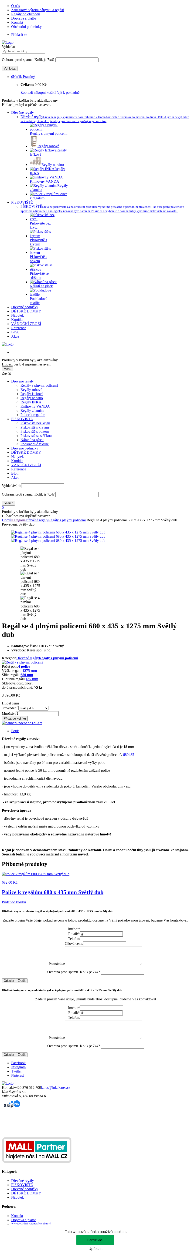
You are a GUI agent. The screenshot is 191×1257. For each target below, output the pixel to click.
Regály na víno (31, 398)
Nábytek (17, 315)
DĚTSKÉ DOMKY (26, 311)
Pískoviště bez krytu (35, 423)
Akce (15, 336)
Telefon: (74, 939)
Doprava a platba (23, 18)
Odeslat (9, 980)
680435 (128, 755)
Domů (6, 520)
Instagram (18, 1067)
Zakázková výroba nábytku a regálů (37, 10)
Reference (18, 328)
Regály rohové (31, 390)
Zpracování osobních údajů (31, 1224)
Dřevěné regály (22, 112)
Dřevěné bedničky (24, 307)
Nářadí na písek (32, 440)
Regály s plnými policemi (39, 385)
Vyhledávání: (11, 486)
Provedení (10, 708)
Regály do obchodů (25, 14)
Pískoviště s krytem (34, 427)
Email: (74, 934)
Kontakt (17, 22)
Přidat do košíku (15, 718)
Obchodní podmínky (26, 27)
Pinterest (17, 1075)
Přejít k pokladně (67, 92)
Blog (14, 332)
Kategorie (18, 520)
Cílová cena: (74, 943)
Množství (9, 713)
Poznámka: (57, 964)
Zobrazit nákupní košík (37, 92)
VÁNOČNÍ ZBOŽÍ (26, 324)
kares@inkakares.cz (55, 1087)
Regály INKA (30, 402)
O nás (15, 6)
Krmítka (17, 320)
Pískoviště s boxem (34, 431)
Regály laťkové (31, 394)
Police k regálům (32, 415)
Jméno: (74, 929)
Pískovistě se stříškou (36, 436)
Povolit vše (94, 1240)
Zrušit (22, 980)
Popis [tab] (15, 731)
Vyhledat (8, 47)
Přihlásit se (19, 35)
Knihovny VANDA (35, 406)
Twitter (16, 1071)
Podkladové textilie (34, 444)
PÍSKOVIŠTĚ (22, 202)
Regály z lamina (32, 410)
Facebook (18, 1063)
